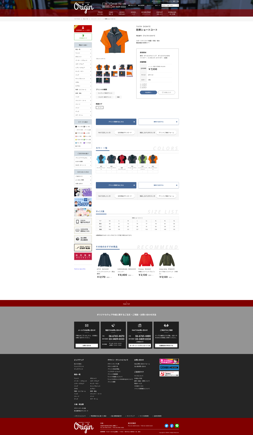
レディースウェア (80, 67)
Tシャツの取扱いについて (115, 376)
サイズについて (138, 376)
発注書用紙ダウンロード (81, 411)
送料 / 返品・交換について (142, 381)
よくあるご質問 (80, 180)
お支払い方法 (138, 378)
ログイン (150, 5)
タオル (77, 82)
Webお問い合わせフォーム (142, 364)
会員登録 (142, 5)
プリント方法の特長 (113, 369)
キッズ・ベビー (80, 71)
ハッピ (77, 97)
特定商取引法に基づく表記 (98, 416)
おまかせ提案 (79, 161)
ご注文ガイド (79, 176)
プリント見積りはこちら (116, 122)
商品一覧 (85, 19)
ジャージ (78, 104)
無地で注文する (158, 122)
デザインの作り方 (113, 366)
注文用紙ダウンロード (125, 132)
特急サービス (138, 383)
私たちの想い (78, 364)
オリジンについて (80, 416)
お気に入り (133, 5)
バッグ (77, 75)
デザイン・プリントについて (118, 360)
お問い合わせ (79, 183)
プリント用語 (111, 382)
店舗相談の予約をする (166, 345)
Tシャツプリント (79, 366)
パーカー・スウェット (81, 60)
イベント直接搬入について (142, 388)
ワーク (99, 107)
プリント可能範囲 (113, 374)
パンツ (77, 108)
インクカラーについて (114, 371)
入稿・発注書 (79, 404)
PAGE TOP (126, 304)
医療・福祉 (78, 93)
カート (158, 5)
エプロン (78, 86)
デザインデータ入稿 (80, 408)
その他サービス (138, 386)
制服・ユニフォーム (81, 89)
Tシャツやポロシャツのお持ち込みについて (120, 379)
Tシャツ (78, 53)
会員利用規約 (157, 416)
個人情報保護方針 (116, 416)
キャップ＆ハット (80, 78)
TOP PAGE (77, 19)
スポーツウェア (80, 64)
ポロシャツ (78, 56)
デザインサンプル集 (113, 364)
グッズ (77, 111)
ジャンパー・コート (96, 19)
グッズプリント (78, 369)
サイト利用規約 (144, 416)
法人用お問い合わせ (140, 366)
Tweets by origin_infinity (79, 269)
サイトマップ (131, 416)
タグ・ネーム (79, 115)
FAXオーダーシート (81, 165)
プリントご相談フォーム (166, 132)
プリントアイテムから (81, 158)
